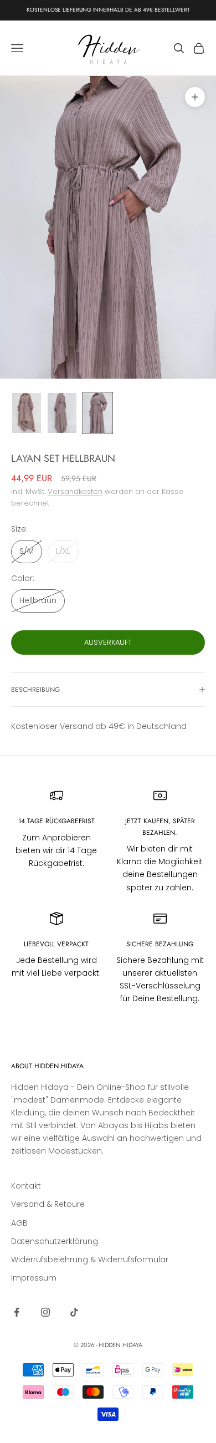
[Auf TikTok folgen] (74, 1312)
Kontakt (26, 1185)
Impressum (33, 1277)
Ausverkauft (108, 642)
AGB (19, 1222)
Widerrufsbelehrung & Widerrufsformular (89, 1259)
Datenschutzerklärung (54, 1241)
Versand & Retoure (48, 1204)
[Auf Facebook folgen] (16, 1312)
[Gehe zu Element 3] (97, 413)
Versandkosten (75, 491)
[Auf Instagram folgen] (45, 1312)
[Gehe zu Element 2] (62, 413)
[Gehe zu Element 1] (26, 413)
